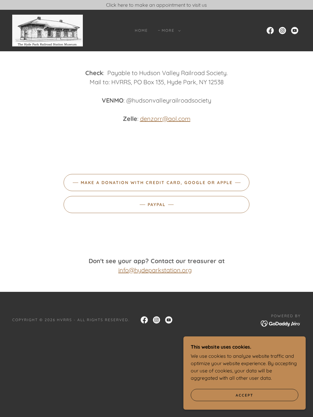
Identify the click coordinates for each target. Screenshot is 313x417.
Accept (244, 395)
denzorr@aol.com (165, 118)
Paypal (157, 204)
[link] (47, 30)
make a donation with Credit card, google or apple (157, 182)
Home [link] (141, 30)
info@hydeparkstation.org (155, 270)
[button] (170, 30)
